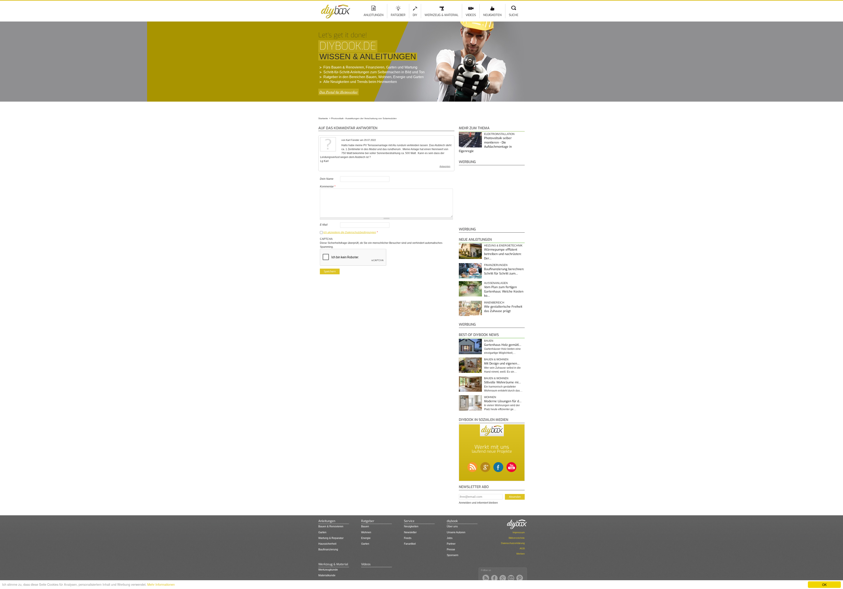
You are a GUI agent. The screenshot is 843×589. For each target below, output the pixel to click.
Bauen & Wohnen (496, 359)
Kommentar (327, 186)
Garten (322, 532)
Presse (451, 549)
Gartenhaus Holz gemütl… (502, 345)
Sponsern (452, 555)
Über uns (452, 526)
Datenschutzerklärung (513, 543)
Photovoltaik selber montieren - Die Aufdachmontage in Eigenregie (485, 144)
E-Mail (324, 224)
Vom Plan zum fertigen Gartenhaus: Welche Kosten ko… (503, 291)
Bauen (488, 340)
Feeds (407, 538)
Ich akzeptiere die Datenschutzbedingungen (349, 232)
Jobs (449, 538)
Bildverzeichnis (517, 538)
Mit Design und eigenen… (501, 363)
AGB (522, 548)
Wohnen (490, 397)
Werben (520, 553)
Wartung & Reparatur (331, 538)
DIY (415, 15)
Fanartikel (410, 543)
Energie (366, 538)
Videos (471, 15)
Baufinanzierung (328, 549)
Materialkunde (326, 575)
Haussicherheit (327, 543)
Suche (513, 15)
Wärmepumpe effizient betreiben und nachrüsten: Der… (502, 254)
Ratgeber (398, 15)
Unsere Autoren (456, 532)
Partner (451, 543)
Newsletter (410, 532)
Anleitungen (374, 15)
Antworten (445, 166)
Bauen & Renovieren (330, 526)
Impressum (519, 532)
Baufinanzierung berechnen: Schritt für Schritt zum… (504, 271)
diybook (452, 521)
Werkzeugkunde (328, 569)
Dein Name (326, 178)
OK (824, 584)
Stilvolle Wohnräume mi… (502, 382)
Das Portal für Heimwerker (338, 92)
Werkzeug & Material (441, 15)
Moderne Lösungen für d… (502, 401)
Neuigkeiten (492, 15)
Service (409, 521)
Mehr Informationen (161, 584)
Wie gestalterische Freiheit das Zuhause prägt (503, 309)
